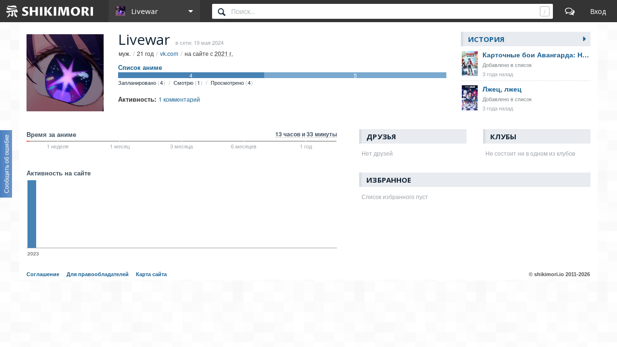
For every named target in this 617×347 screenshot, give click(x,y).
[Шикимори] (50, 11)
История (486, 39)
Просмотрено (231, 82)
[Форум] (570, 11)
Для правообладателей (98, 274)
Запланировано (140, 82)
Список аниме (140, 67)
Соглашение (43, 274)
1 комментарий (179, 99)
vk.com (169, 53)
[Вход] (598, 11)
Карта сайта (151, 274)
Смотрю (187, 82)
